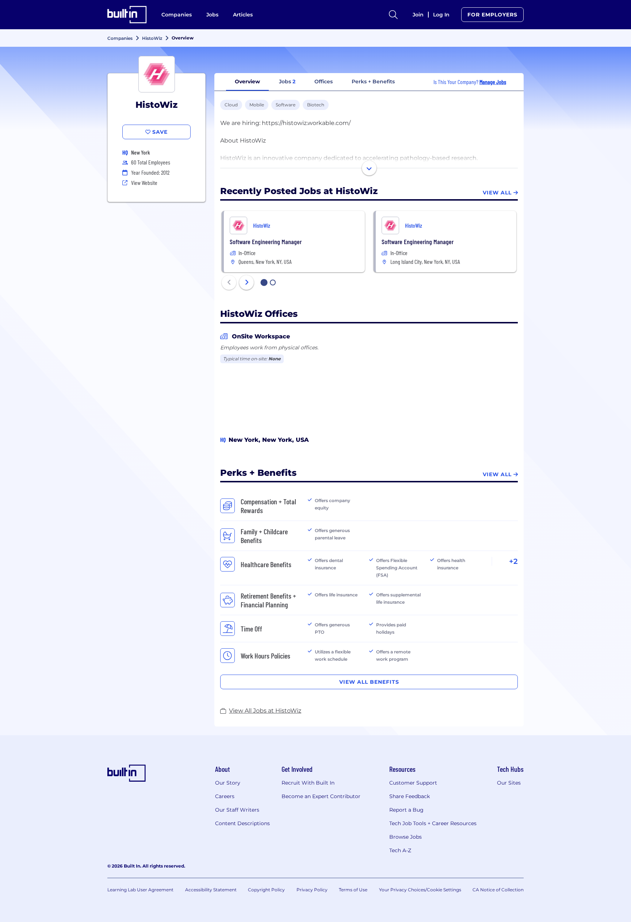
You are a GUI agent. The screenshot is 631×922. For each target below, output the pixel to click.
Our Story (227, 782)
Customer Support (413, 782)
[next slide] (246, 282)
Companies (176, 14)
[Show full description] (369, 168)
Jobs (212, 14)
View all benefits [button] (369, 682)
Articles (243, 14)
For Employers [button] (492, 14)
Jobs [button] (287, 81)
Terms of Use (353, 889)
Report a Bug (406, 810)
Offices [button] (323, 81)
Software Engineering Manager (266, 242)
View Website (144, 182)
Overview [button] (247, 81)
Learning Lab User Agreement (140, 889)
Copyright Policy (266, 889)
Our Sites (509, 782)
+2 (513, 561)
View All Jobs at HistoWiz (265, 710)
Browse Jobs (405, 837)
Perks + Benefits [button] (373, 81)
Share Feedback (409, 796)
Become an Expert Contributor (321, 796)
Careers (224, 796)
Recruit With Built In (308, 782)
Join (418, 14)
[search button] (393, 14)
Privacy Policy (312, 889)
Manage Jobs (492, 81)
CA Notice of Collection (498, 889)
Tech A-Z (400, 850)
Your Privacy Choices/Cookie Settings (420, 889)
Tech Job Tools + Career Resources (433, 823)
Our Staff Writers (237, 810)
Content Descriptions (242, 823)
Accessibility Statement (211, 889)
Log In (441, 14)
